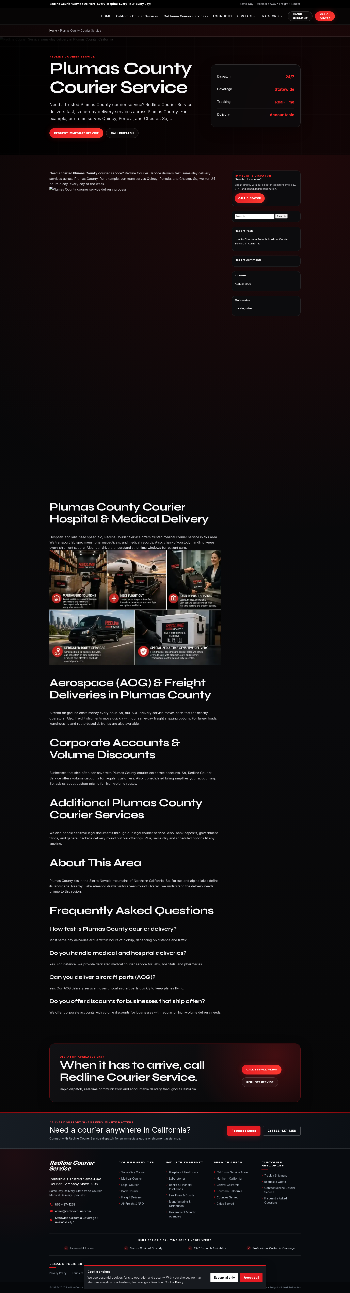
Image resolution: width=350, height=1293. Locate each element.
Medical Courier (130, 1178)
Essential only (224, 1277)
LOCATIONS (222, 16)
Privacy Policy (57, 1273)
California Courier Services (185, 16)
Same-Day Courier (132, 1172)
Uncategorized (244, 308)
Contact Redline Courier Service (278, 1190)
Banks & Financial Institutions (179, 1187)
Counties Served (226, 1197)
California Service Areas (231, 1172)
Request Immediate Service (76, 133)
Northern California (228, 1178)
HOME (106, 16)
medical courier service (181, 537)
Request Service (259, 1082)
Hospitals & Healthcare (182, 1172)
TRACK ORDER (271, 16)
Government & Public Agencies (181, 1214)
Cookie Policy (174, 1282)
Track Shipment (300, 16)
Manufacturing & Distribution (178, 1204)
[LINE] (79, 1165)
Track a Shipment (274, 1175)
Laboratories (176, 1178)
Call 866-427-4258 (261, 1069)
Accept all (251, 1277)
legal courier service (149, 833)
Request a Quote (244, 1130)
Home (53, 30)
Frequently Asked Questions (274, 1200)
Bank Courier (128, 1191)
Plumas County (61, 881)
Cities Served (224, 1204)
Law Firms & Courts (180, 1195)
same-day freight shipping (158, 718)
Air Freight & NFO (131, 1204)
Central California (226, 1185)
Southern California (228, 1191)
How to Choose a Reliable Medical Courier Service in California (262, 241)
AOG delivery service (147, 713)
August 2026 (243, 283)
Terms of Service (82, 1273)
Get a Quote (325, 16)
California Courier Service (136, 16)
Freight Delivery (130, 1197)
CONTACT (245, 16)
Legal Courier (128, 1185)
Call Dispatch (122, 133)
